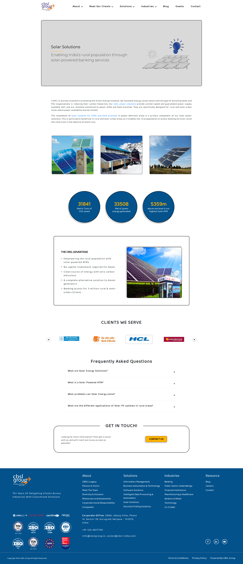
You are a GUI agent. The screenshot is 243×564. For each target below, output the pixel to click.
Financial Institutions (175, 490)
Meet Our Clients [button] (100, 6)
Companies (88, 507)
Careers (210, 486)
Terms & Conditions (178, 558)
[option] (69, 339)
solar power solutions (125, 103)
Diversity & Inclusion (92, 494)
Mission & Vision (90, 486)
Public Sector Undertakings (178, 486)
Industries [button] (148, 6)
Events (180, 6)
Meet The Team (90, 490)
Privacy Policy (199, 558)
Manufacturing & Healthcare (179, 494)
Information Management (136, 482)
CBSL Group (229, 558)
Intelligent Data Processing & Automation (138, 496)
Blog (166, 6)
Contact (196, 6)
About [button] (77, 6)
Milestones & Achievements (96, 499)
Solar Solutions (131, 502)
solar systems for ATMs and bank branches (94, 115)
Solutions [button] (126, 6)
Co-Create (170, 507)
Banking (169, 482)
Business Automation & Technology (141, 486)
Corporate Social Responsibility (98, 503)
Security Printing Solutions (137, 506)
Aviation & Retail (173, 499)
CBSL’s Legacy (89, 482)
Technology (170, 503)
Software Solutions (133, 490)
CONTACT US (156, 439)
